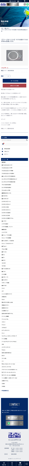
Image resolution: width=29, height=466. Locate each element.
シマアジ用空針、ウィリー (7, 226)
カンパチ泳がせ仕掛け (6, 187)
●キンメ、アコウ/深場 (6, 235)
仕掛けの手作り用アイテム (7, 313)
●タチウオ (4, 285)
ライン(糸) (4, 358)
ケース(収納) (4, 338)
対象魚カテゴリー (5, 305)
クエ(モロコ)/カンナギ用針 (7, 170)
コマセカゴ (4, 327)
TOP (2, 28)
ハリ (3, 361)
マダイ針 (3, 266)
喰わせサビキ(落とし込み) (7, 302)
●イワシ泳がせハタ (6, 268)
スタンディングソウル (6, 366)
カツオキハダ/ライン (6, 210)
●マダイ (3, 260)
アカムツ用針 (4, 249)
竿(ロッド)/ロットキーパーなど (8, 364)
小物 (3, 344)
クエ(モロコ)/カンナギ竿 (7, 167)
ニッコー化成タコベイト (7, 294)
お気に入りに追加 (14, 85)
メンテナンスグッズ (6, 347)
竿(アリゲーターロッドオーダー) (9, 372)
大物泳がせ (4, 296)
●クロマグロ (4, 196)
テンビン (3, 324)
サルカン (3, 350)
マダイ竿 (3, 263)
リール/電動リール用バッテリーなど (9, 378)
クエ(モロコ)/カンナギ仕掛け (8, 173)
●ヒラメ (3, 271)
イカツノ (3, 322)
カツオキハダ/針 (5, 207)
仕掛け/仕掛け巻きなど (6, 352)
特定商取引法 (5, 390)
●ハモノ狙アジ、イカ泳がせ (8, 240)
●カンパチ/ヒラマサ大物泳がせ (8, 176)
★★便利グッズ (5, 310)
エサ (3, 291)
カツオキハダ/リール (6, 201)
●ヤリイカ (4, 252)
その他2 (3, 386)
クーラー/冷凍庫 (5, 316)
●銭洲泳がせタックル (6, 193)
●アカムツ (4, 246)
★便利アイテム (5, 380)
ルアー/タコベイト (6, 330)
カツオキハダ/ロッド (6, 204)
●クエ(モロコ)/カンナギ (7, 165)
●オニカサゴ (4, 280)
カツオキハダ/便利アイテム (7, 218)
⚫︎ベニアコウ (4, 232)
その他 (3, 383)
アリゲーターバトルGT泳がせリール (9, 369)
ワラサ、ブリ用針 (5, 282)
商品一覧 (6, 28)
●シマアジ (4, 221)
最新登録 (3, 162)
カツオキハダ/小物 (6, 215)
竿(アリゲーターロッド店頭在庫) (9, 375)
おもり (3, 355)
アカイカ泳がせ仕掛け (6, 184)
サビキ (3, 299)
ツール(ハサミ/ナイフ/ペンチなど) (9, 341)
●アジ (3, 257)
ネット (3, 333)
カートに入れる (14, 81)
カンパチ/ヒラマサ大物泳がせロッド (9, 179)
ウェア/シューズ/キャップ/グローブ (9, 336)
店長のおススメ (5, 308)
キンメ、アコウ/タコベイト (7, 243)
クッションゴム (5, 319)
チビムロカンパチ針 (6, 190)
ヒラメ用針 (4, 274)
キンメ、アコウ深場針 (6, 238)
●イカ (3, 254)
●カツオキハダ (5, 198)
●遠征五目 (4, 229)
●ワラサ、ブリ (5, 277)
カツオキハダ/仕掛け (6, 212)
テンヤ (3, 288)
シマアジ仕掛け (5, 224)
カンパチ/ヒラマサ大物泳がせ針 (8, 182)
